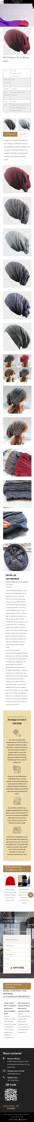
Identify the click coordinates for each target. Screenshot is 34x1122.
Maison (5, 11)
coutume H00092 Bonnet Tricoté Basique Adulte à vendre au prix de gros (16, 613)
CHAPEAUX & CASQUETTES (19, 11)
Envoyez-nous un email (15, 1071)
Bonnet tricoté (7, 13)
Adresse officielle (13, 1059)
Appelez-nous (12, 1077)
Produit (10, 11)
